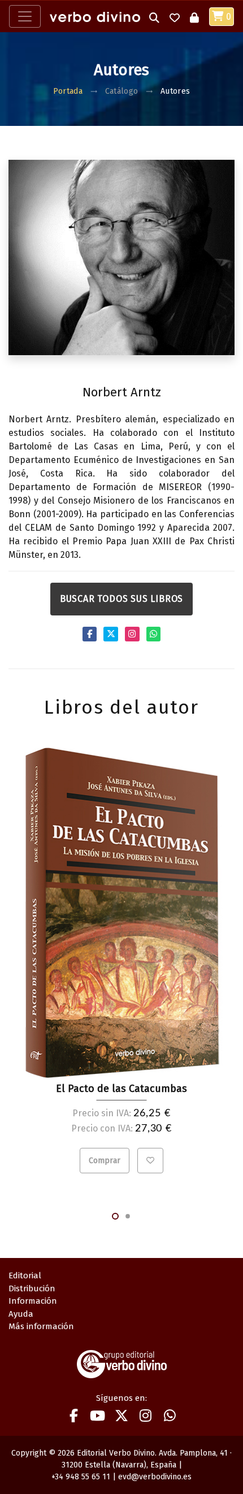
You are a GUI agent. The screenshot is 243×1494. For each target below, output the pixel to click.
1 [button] (115, 1216)
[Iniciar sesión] (194, 16)
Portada (68, 91)
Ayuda (20, 1314)
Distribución (31, 1288)
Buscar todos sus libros (121, 598)
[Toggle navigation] (25, 16)
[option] (121, 960)
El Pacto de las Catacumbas (121, 1088)
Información (32, 1301)
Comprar (104, 1160)
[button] (154, 16)
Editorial (24, 1275)
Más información (41, 1326)
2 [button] (127, 1216)
